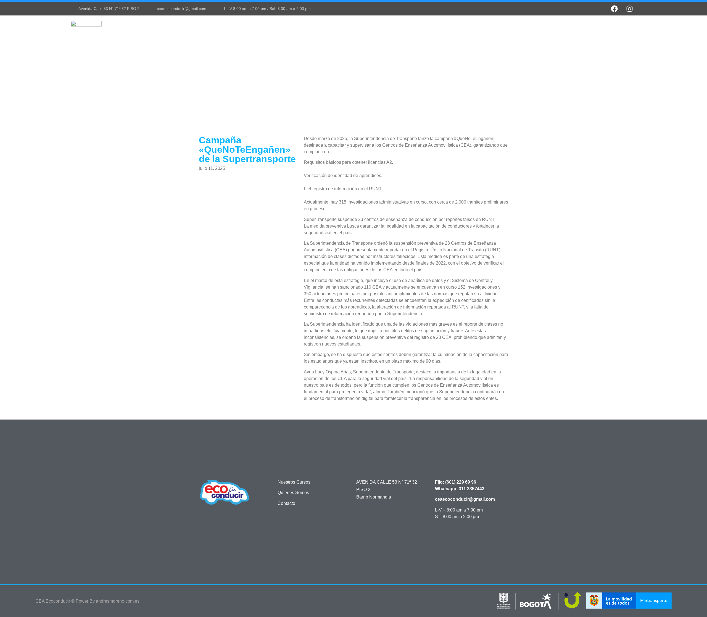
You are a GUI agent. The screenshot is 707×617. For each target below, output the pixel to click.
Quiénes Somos (556, 29)
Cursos (517, 29)
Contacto (620, 29)
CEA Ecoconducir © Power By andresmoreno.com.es (87, 601)
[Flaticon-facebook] (206, 518)
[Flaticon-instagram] (221, 518)
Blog (592, 29)
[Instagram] (629, 8)
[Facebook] (614, 8)
